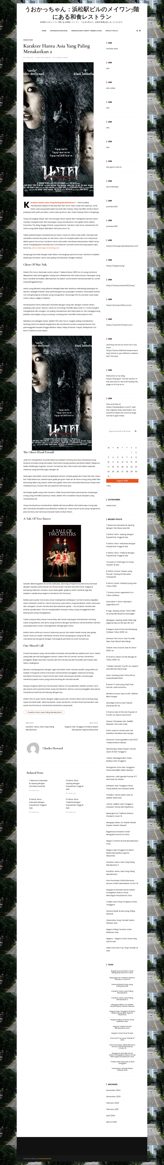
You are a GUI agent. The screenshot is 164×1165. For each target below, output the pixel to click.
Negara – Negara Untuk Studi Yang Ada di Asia (121, 940)
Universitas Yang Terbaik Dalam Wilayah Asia (120, 921)
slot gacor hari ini (113, 167)
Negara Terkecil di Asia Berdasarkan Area (122, 842)
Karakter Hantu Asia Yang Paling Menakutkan (40, 728)
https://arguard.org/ (115, 266)
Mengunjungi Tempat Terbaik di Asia (86, 31)
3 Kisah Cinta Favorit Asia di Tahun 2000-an (121, 649)
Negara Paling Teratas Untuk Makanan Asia (119, 931)
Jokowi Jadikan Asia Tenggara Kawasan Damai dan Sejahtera (119, 805)
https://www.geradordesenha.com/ (122, 246)
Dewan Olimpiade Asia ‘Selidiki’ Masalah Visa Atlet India (119, 723)
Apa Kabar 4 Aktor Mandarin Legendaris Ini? (119, 603)
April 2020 (110, 1115)
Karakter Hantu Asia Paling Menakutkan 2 (45, 712)
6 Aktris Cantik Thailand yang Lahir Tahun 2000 (121, 584)
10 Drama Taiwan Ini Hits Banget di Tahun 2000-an (121, 658)
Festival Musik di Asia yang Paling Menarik (120, 912)
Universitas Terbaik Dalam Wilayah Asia (122, 1069)
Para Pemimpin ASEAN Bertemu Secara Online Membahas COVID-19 (122, 882)
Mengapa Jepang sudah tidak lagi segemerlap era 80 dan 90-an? (121, 621)
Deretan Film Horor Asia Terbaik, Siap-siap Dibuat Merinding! (120, 640)
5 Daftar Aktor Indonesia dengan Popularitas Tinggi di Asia (37, 803)
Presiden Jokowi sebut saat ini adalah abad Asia (119, 796)
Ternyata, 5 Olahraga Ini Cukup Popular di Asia (120, 563)
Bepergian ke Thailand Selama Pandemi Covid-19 (119, 815)
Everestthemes (44, 1158)
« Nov (108, 485)
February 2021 (112, 1109)
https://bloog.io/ (113, 378)
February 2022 (112, 1103)
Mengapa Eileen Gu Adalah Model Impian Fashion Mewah (121, 824)
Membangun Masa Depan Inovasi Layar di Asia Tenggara (121, 750)
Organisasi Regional (59, 31)
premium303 (112, 206)
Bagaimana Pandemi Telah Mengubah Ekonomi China (118, 833)
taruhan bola (112, 48)
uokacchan (28, 40)
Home (44, 31)
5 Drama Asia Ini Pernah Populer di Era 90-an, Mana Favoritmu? (121, 713)
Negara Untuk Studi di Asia (122, 1033)
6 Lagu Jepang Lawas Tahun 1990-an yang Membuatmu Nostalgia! (121, 612)
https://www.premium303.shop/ (120, 285)
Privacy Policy (112, 31)
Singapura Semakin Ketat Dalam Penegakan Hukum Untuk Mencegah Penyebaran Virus (120, 892)
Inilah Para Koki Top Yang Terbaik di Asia (122, 949)
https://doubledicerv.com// (118, 407)
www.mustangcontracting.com (45, 248)
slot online (110, 88)
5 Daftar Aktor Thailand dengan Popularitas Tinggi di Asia (74, 803)
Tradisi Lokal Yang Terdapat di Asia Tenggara (121, 903)
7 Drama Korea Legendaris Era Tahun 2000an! (119, 594)
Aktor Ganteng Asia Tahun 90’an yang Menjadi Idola (120, 676)
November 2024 (113, 1090)
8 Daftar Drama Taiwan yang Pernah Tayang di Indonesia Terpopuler (119, 574)
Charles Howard (62, 57)
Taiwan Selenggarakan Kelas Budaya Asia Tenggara (119, 759)
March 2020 (111, 1122)
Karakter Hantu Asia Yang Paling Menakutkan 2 (52, 202)
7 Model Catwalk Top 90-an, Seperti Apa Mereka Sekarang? (122, 667)
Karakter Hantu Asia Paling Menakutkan (122, 992)
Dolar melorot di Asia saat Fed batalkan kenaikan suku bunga (119, 732)
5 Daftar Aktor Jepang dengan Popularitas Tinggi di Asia (74, 784)
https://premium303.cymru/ (119, 305)
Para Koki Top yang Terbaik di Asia (122, 1039)
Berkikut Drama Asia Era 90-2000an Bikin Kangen (122, 695)
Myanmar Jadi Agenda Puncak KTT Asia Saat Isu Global (121, 778)
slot (108, 68)
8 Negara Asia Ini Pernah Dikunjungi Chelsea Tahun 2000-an (121, 630)
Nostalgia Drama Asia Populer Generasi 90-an (119, 704)
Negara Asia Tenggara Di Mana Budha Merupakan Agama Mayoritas (81, 728)
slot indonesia (112, 186)
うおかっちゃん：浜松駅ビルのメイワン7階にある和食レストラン (82, 13)
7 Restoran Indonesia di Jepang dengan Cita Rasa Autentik (38, 783)
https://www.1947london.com (119, 325)
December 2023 (113, 1096)
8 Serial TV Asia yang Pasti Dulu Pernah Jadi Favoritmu (120, 686)
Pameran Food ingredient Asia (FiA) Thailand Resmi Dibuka (122, 741)
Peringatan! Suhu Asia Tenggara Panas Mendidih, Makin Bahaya (120, 769)
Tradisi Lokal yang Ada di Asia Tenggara (122, 1062)
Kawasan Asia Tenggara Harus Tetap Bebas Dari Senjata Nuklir (120, 787)
